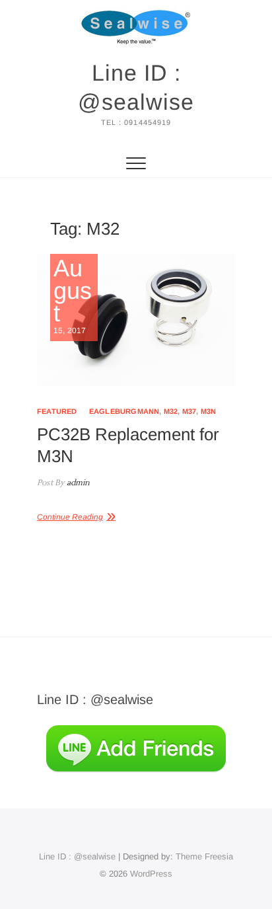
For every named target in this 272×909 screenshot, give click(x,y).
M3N (209, 411)
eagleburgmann (124, 411)
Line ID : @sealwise (136, 87)
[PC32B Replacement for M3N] (136, 320)
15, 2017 (72, 296)
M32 (171, 411)
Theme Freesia (204, 856)
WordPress (151, 874)
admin (77, 483)
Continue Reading (70, 517)
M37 (189, 411)
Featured (57, 411)
